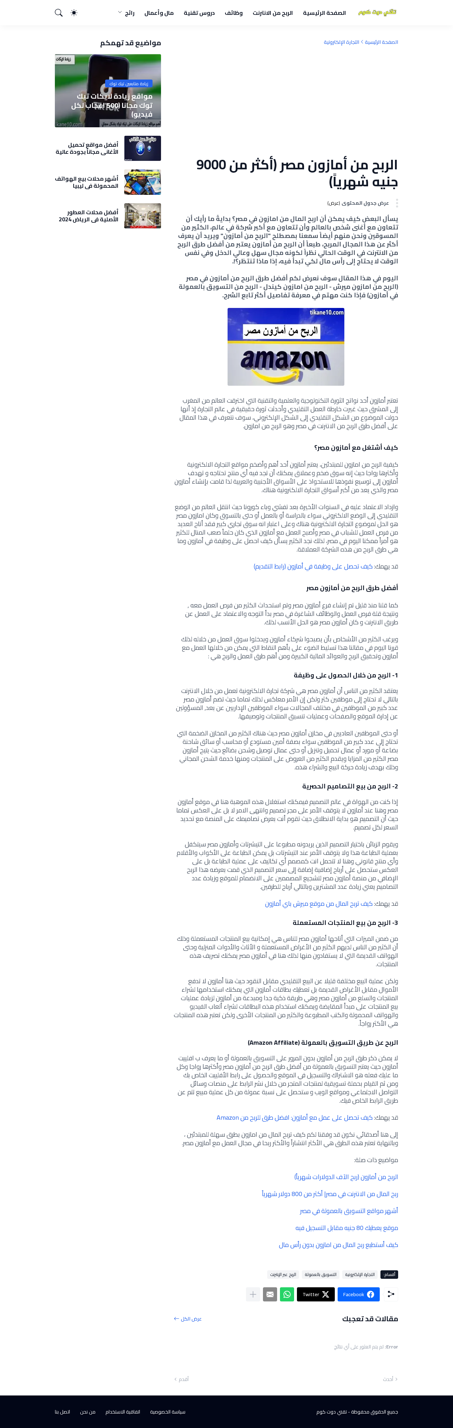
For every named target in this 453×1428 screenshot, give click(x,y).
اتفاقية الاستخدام (122, 1411)
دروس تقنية (199, 12)
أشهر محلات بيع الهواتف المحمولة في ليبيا (87, 182)
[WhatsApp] (287, 1294)
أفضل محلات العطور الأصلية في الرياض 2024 (89, 216)
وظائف (234, 12)
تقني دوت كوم (331, 1411)
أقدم (184, 1379)
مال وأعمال (159, 12)
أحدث (388, 1379)
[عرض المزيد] (253, 1294)
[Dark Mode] (77, 13)
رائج (129, 12)
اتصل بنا (62, 1411)
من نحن (88, 1411)
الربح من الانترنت (273, 12)
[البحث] (62, 13)
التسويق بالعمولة (321, 1274)
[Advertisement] (286, 100)
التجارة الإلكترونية (341, 42)
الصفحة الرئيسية (324, 12)
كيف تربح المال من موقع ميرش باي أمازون (319, 903)
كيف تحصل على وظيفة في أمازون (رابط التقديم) (313, 566)
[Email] (270, 1294)
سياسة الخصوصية (167, 1411)
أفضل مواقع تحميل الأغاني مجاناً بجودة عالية (87, 148)
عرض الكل (191, 1318)
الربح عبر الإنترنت (283, 1274)
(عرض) (333, 203)
